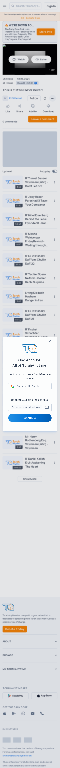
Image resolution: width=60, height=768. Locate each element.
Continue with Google (27, 386)
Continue (30, 418)
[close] (50, 340)
